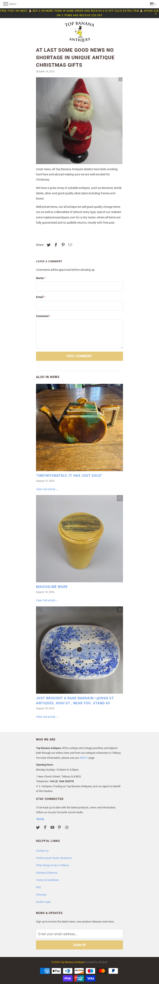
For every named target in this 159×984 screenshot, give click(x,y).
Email (40, 297)
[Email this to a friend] (69, 245)
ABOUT (84, 757)
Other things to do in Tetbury (52, 865)
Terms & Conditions (47, 880)
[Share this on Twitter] (48, 245)
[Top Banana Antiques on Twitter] (38, 827)
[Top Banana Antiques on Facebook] (45, 827)
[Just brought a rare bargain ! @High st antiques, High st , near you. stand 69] (79, 651)
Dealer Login (43, 901)
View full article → (47, 489)
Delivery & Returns (46, 872)
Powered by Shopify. (96, 962)
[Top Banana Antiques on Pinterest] (60, 827)
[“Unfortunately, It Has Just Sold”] (79, 428)
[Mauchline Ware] (79, 539)
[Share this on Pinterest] (62, 245)
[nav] (9, 4)
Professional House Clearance (54, 858)
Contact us (42, 850)
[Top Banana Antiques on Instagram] (67, 827)
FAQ (38, 887)
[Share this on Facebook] (55, 245)
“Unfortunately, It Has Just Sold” (69, 476)
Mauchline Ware (52, 587)
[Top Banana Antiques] (79, 32)
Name (41, 278)
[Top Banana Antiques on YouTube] (53, 827)
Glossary (41, 894)
